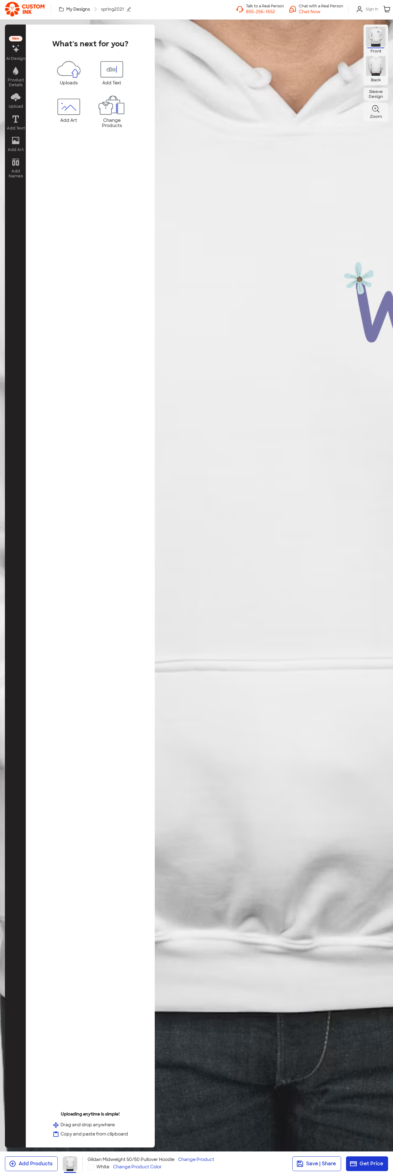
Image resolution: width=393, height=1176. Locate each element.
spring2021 (112, 9)
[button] (321, 11)
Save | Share (321, 1163)
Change (196, 1159)
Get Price (371, 1163)
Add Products (36, 1163)
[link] (25, 9)
